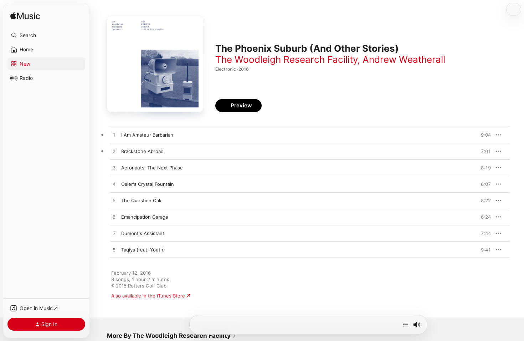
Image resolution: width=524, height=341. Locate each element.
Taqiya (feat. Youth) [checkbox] (143, 250)
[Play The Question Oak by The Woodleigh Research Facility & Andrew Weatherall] (114, 201)
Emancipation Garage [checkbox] (144, 217)
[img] (25, 16)
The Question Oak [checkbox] (141, 200)
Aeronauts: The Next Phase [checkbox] (152, 167)
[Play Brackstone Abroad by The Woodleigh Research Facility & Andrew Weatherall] (114, 151)
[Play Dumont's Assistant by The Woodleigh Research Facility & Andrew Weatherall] (114, 233)
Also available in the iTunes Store (148, 296)
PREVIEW (483, 135)
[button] (46, 35)
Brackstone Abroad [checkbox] (142, 151)
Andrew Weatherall (404, 59)
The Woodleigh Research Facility (286, 59)
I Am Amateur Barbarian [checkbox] (147, 135)
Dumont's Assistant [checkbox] (142, 233)
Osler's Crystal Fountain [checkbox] (147, 184)
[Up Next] (405, 325)
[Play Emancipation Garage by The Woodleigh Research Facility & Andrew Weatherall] (114, 217)
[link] (171, 336)
